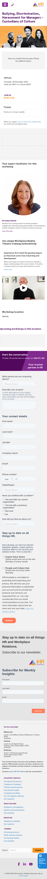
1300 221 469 (18, 771)
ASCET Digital (23, 876)
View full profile (15, 231)
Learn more (8, 269)
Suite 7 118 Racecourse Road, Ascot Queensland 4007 (16, 754)
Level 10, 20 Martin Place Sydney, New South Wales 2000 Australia (16, 745)
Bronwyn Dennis (9, 220)
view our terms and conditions (28, 122)
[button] (23, 288)
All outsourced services (13, 781)
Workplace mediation (12, 821)
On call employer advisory (14, 796)
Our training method (11, 838)
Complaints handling (12, 793)
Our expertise (9, 799)
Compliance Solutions (12, 784)
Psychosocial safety (11, 790)
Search (5, 850)
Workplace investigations (13, 807)
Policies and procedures (13, 787)
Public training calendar (13, 835)
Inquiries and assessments (14, 810)
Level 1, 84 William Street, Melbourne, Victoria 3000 (22, 735)
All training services (11, 832)
